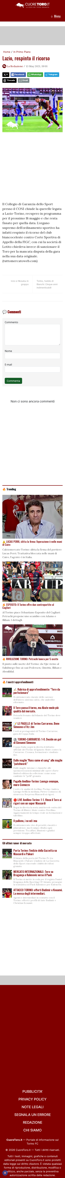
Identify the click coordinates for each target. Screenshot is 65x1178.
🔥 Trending (9, 489)
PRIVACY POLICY (32, 1099)
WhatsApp (36, 74)
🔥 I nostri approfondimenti (17, 682)
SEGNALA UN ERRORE (32, 1115)
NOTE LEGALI (33, 1107)
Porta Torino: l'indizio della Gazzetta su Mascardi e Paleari (35, 852)
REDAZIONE (32, 1122)
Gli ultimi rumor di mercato (17, 843)
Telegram (53, 74)
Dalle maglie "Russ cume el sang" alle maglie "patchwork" (37, 762)
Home (6, 51)
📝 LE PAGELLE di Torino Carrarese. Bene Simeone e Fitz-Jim (36, 725)
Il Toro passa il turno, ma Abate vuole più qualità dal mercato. (36, 709)
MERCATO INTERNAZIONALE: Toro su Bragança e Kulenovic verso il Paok (33, 873)
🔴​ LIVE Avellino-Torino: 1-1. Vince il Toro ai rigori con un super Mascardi (37, 801)
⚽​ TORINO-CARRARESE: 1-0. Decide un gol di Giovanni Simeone (37, 741)
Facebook (19, 74)
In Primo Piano (22, 51)
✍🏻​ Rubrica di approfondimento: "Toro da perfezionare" (36, 691)
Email (25, 80)
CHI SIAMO (32, 1130)
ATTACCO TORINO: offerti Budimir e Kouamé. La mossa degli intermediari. (37, 891)
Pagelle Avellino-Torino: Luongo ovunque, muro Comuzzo (36, 783)
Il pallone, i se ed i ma (25, 821)
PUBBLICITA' (32, 1091)
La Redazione (15, 66)
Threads (11, 80)
